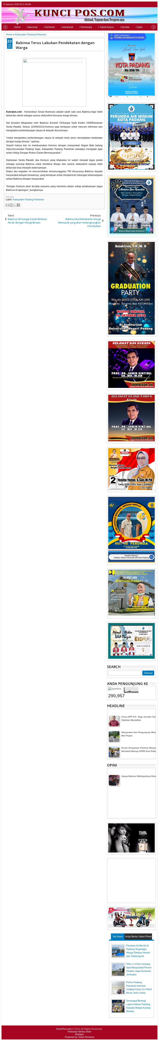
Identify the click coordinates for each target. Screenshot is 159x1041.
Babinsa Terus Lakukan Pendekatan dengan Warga (55, 45)
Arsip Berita (131, 936)
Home (17, 27)
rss (153, 4)
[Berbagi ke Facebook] (18, 205)
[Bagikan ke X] (15, 205)
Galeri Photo (145, 936)
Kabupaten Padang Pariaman (28, 199)
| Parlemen (49, 27)
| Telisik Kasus (106, 27)
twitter (138, 4)
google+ (148, 4)
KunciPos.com (64, 1029)
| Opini (139, 27)
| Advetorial (67, 27)
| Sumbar (125, 27)
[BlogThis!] (11, 205)
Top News (117, 936)
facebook (143, 4)
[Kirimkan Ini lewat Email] (7, 205)
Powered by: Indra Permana (79, 1037)
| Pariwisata (86, 27)
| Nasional (32, 27)
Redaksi (79, 1034)
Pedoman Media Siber (79, 1031)
